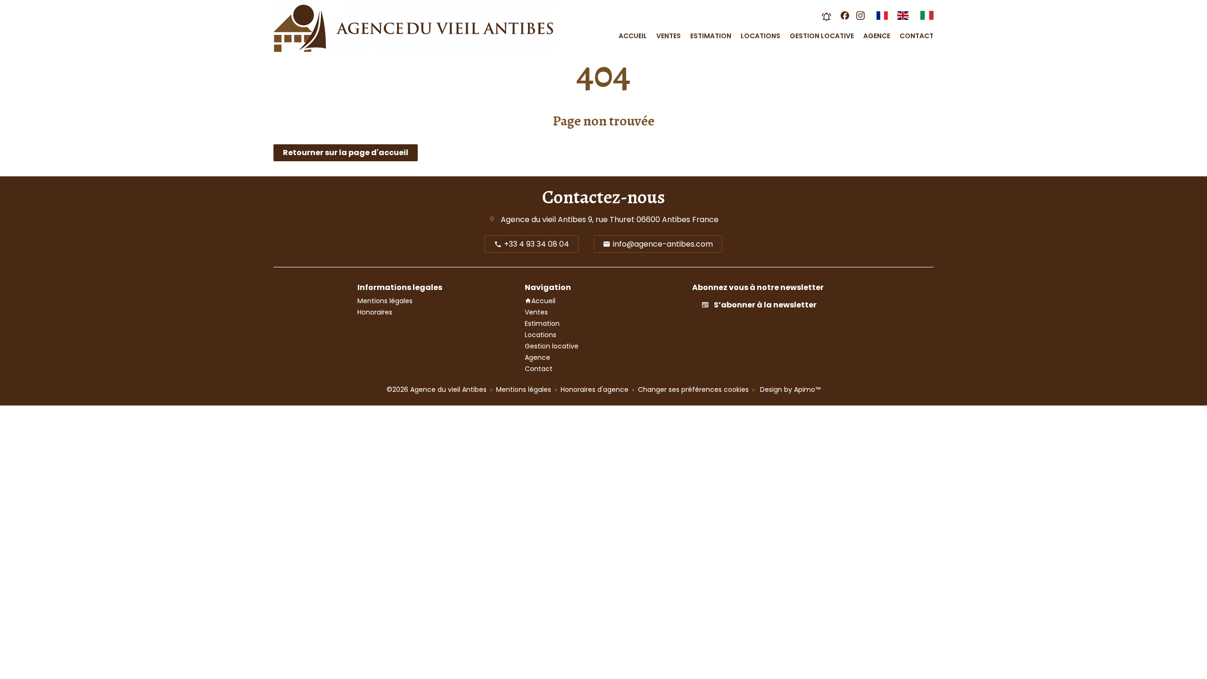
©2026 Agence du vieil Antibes (437, 389)
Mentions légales (523, 389)
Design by (789, 389)
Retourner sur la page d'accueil (345, 152)
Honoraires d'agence (594, 389)
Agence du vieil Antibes (543, 219)
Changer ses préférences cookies (693, 389)
